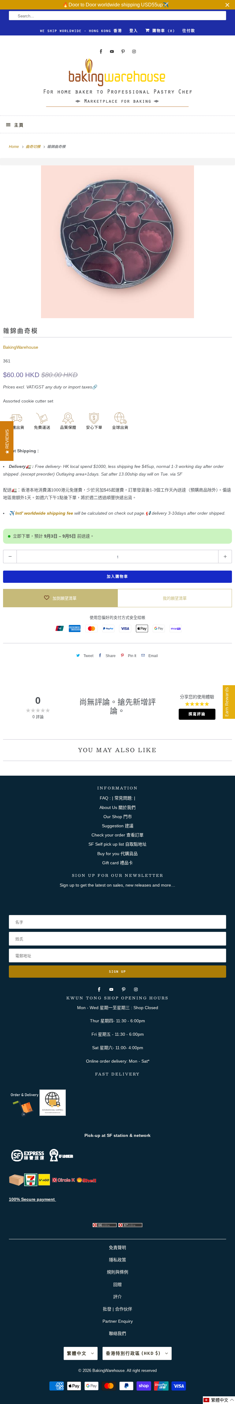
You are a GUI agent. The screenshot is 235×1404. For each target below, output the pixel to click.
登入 (133, 31)
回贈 (117, 1284)
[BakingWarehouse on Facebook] (101, 51)
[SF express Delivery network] (16, 1184)
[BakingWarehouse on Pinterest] (123, 51)
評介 (117, 1296)
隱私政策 (117, 1259)
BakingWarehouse (20, 347)
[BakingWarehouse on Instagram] (134, 51)
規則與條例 (117, 1272)
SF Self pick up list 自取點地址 (117, 844)
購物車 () (162, 31)
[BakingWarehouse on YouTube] (112, 51)
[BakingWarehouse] (117, 84)
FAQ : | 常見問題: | (117, 798)
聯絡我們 (117, 1333)
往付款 (188, 31)
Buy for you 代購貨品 (117, 853)
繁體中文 (77, 1353)
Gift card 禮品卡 (117, 862)
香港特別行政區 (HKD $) (134, 1353)
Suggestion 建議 (117, 825)
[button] (219, 1400)
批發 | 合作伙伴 (117, 1309)
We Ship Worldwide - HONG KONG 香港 (81, 31)
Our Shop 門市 (117, 816)
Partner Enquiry (118, 1321)
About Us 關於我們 (117, 807)
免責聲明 (117, 1247)
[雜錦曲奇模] (117, 241)
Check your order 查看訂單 (117, 834)
